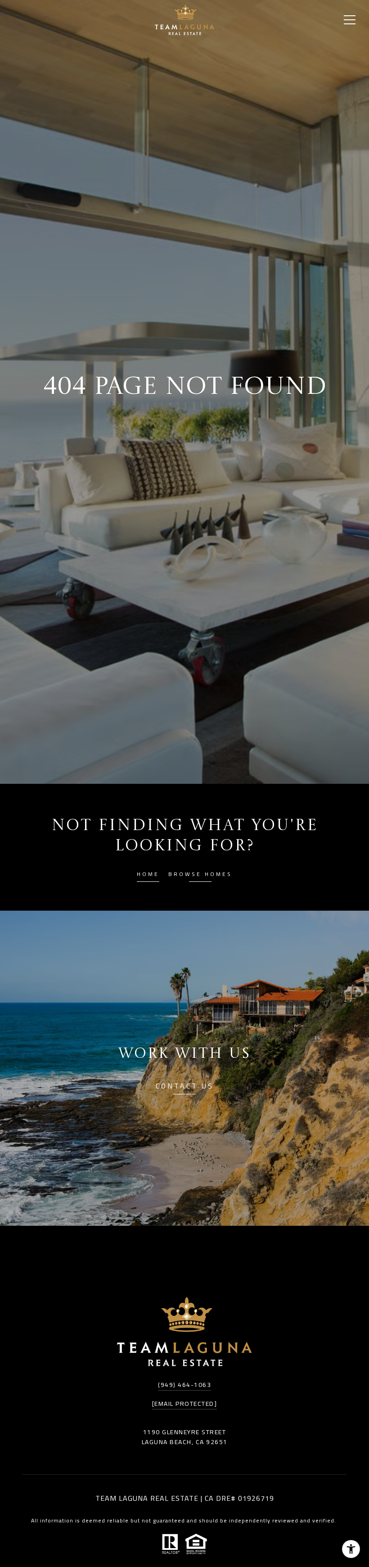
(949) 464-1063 (184, 1385)
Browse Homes (200, 875)
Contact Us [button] (185, 1087)
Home (148, 875)
